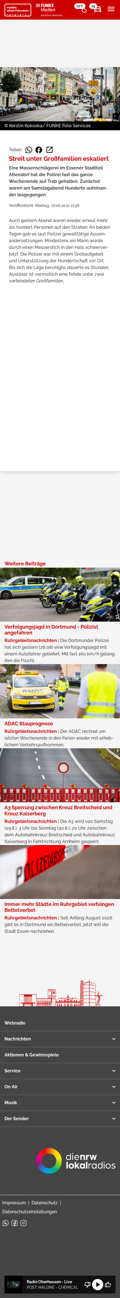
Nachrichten (17, 1039)
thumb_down (87, 1284)
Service (12, 1070)
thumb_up (107, 1284)
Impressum (14, 1202)
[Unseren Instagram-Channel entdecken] (23, 1223)
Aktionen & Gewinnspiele (31, 1055)
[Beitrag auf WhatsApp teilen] (28, 150)
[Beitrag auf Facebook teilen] (38, 150)
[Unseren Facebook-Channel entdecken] (14, 1223)
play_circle (97, 1284)
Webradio (14, 1023)
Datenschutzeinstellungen (29, 1211)
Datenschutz (45, 1202)
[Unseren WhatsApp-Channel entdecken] (5, 1223)
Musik (10, 1102)
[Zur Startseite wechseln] (17, 10)
